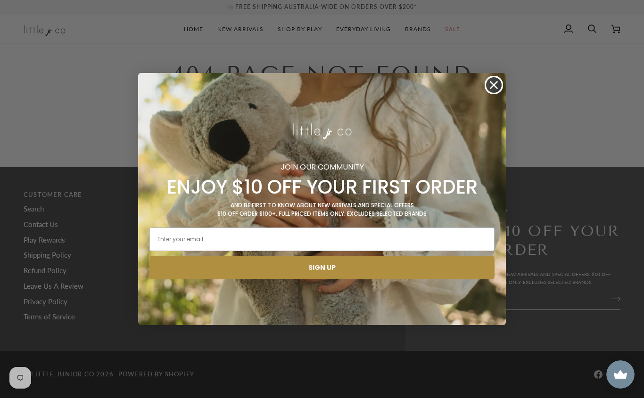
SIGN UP (322, 267)
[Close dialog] (494, 85)
